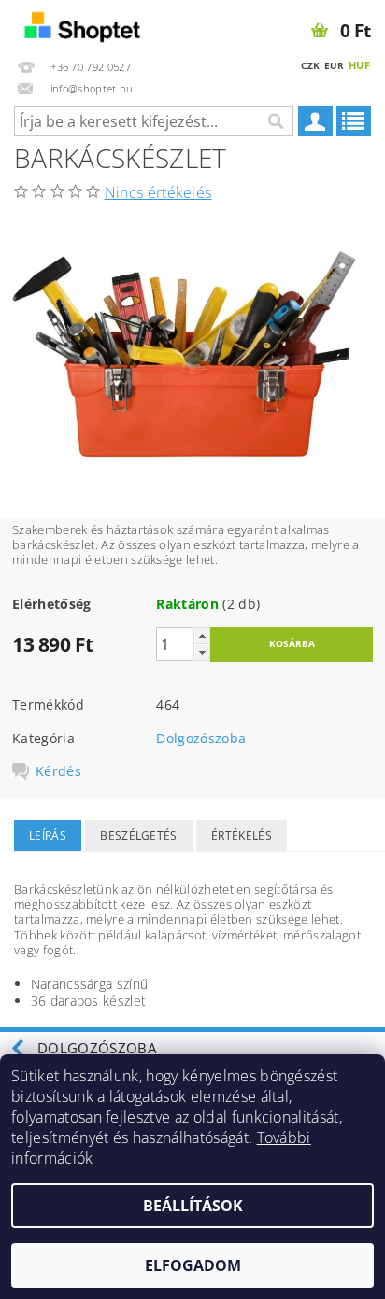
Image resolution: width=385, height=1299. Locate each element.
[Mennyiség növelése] (201, 635)
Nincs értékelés (158, 192)
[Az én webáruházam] (96, 24)
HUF (359, 65)
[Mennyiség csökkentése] (201, 652)
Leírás (47, 835)
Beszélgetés (139, 835)
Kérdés (58, 771)
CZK (310, 65)
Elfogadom (193, 1265)
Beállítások (193, 1205)
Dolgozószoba (201, 738)
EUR (334, 65)
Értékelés (241, 835)
